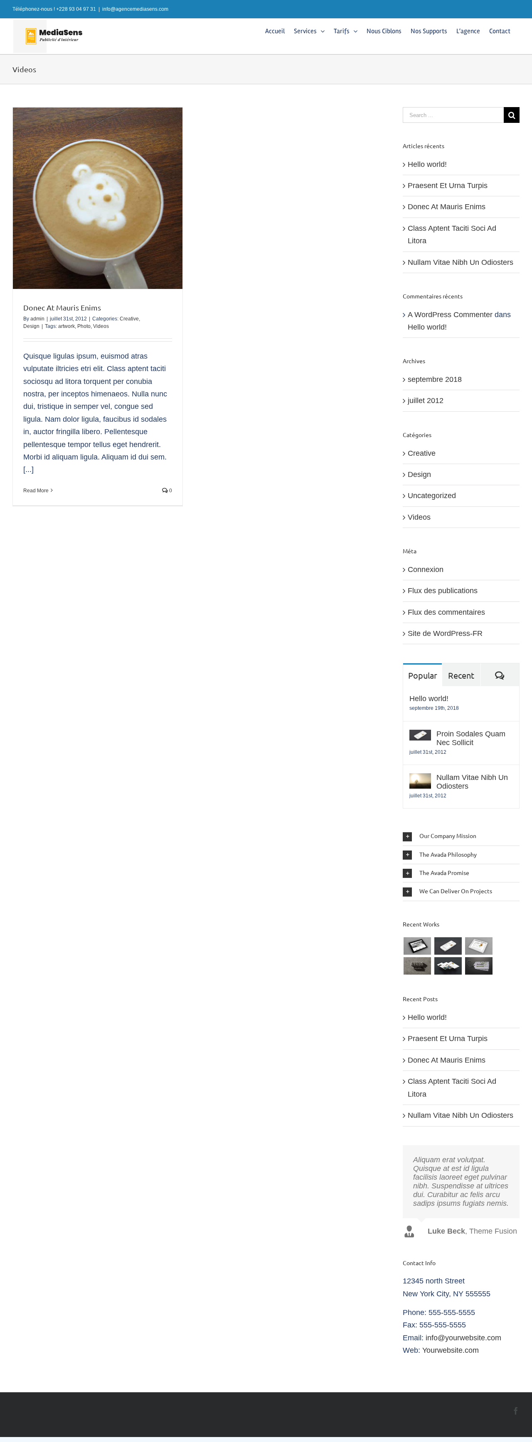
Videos (101, 326)
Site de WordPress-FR (445, 633)
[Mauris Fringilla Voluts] (447, 946)
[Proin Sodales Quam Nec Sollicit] (420, 736)
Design (31, 326)
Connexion (425, 569)
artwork (66, 326)
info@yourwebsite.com (463, 1346)
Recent (461, 675)
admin (37, 319)
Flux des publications (443, 591)
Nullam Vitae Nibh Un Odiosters (460, 262)
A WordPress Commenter (450, 314)
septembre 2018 (435, 379)
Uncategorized (432, 495)
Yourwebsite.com (450, 1359)
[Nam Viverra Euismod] (417, 966)
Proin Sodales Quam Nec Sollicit (470, 738)
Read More (36, 491)
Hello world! (427, 164)
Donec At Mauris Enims (62, 307)
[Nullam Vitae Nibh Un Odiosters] (420, 779)
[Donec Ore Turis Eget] (417, 946)
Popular (422, 675)
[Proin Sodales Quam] (478, 946)
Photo (84, 326)
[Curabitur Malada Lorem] (447, 966)
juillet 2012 (425, 400)
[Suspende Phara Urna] (478, 966)
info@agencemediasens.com (135, 9)
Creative (129, 319)
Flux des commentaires (446, 612)
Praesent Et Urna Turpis (448, 185)
